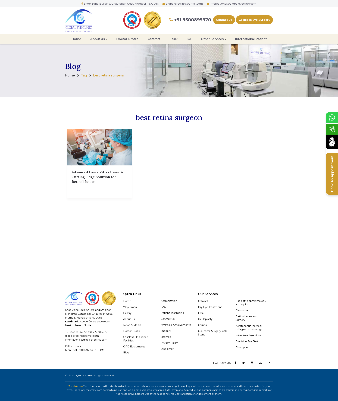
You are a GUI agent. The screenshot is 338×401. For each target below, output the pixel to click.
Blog (126, 352)
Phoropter (242, 347)
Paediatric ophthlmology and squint (251, 302)
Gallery (127, 313)
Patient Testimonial (172, 312)
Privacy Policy (169, 342)
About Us (97, 39)
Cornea (202, 325)
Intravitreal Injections (248, 335)
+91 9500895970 (192, 19)
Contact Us (224, 19)
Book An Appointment (332, 173)
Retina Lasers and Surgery (247, 318)
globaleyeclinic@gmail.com (184, 3)
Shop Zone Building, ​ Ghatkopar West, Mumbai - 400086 (121, 3)
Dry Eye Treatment (210, 307)
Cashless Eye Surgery (254, 19)
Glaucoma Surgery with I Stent (213, 332)
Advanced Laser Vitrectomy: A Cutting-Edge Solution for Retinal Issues (97, 177)
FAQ (163, 307)
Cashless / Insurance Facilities (135, 338)
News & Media (132, 325)
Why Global (130, 307)
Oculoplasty (205, 319)
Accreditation (169, 301)
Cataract (154, 39)
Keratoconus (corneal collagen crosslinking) (249, 327)
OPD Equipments (134, 346)
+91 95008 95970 (76, 332)
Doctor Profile (127, 39)
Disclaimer (167, 348)
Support (166, 330)
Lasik (173, 39)
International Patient (251, 39)
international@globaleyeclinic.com (233, 3)
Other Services (212, 39)
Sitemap (166, 336)
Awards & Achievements (176, 324)
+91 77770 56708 (98, 332)
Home (76, 39)
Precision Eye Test (247, 341)
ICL (189, 39)
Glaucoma (242, 310)
